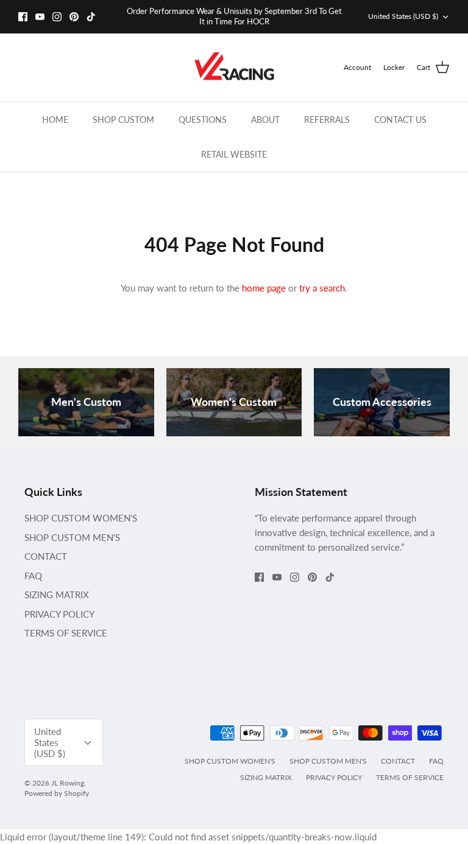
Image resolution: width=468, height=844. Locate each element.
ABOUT (265, 119)
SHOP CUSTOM (123, 119)
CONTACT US (400, 119)
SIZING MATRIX (56, 594)
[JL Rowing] (234, 68)
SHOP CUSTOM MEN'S (72, 537)
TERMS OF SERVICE (65, 632)
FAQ (33, 575)
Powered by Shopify (56, 793)
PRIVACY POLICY (59, 614)
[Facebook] (22, 16)
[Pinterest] (74, 16)
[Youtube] (39, 16)
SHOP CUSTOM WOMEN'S (80, 517)
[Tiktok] (91, 16)
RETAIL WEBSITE (234, 154)
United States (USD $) (403, 16)
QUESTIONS (203, 119)
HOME (55, 119)
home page (264, 287)
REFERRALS (327, 119)
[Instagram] (57, 16)
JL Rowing (67, 782)
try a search (322, 287)
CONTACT (45, 556)
